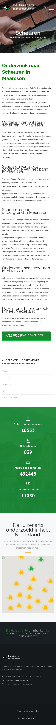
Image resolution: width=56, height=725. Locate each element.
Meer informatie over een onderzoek (24, 336)
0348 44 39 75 (21, 680)
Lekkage (6, 378)
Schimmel (7, 384)
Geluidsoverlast (10, 398)
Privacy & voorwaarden (28, 711)
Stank (5, 391)
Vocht (5, 371)
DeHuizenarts (19, 7)
